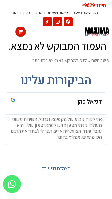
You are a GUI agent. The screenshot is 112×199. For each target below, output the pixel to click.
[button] (9, 119)
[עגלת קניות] (20, 32)
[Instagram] (57, 21)
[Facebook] (68, 21)
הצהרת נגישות (56, 169)
